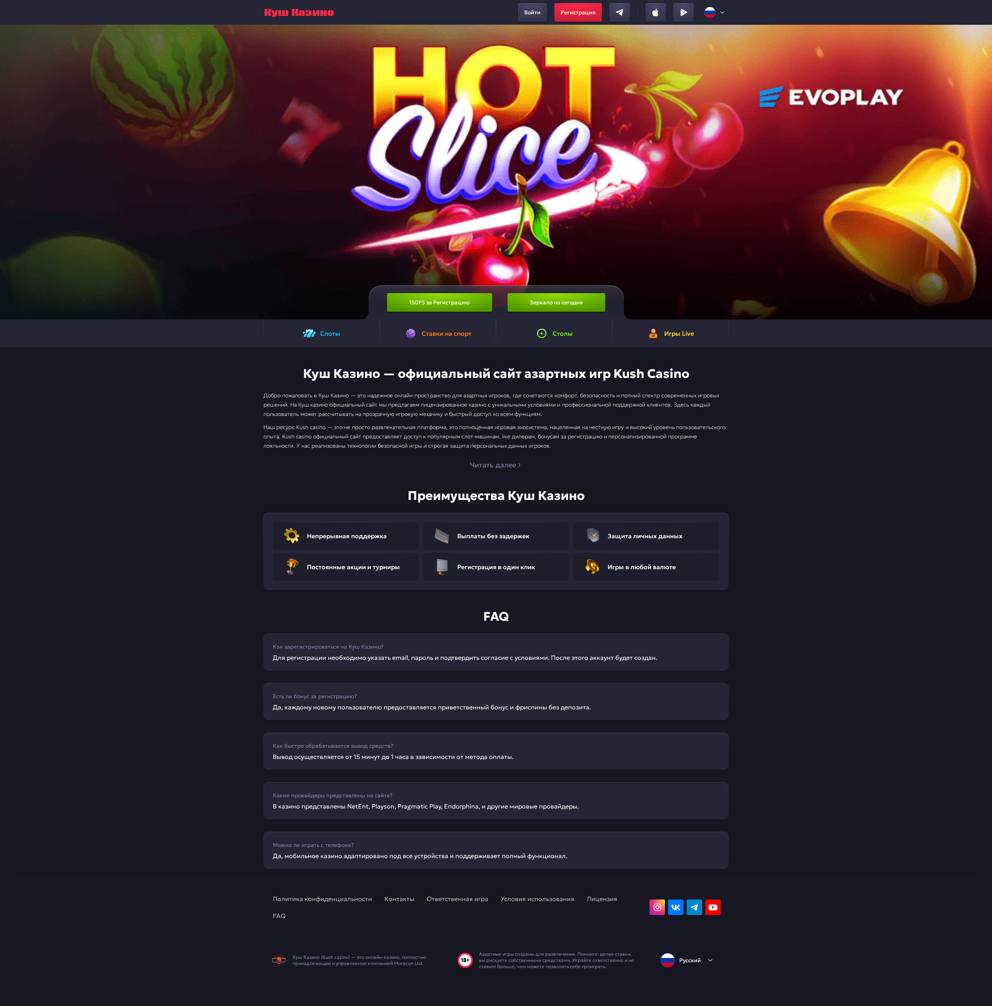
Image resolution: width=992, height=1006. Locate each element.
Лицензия (602, 899)
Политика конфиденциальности (322, 899)
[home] (299, 12)
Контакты (399, 899)
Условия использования (537, 899)
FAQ (279, 916)
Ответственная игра (457, 899)
